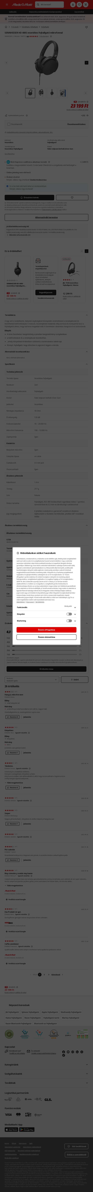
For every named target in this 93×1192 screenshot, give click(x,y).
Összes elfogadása (46, 630)
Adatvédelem (21, 602)
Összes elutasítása (46, 637)
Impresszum (30, 602)
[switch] (69, 614)
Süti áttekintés (39, 602)
